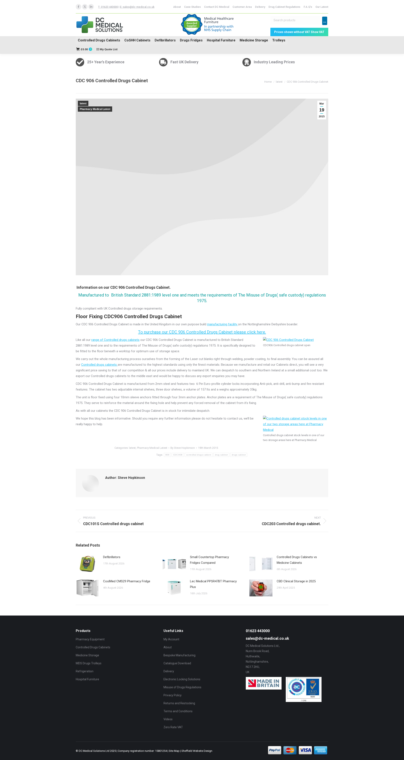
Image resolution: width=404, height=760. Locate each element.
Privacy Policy (172, 695)
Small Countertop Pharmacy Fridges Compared (209, 560)
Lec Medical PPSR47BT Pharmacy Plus (213, 584)
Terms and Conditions (178, 711)
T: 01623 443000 (108, 6)
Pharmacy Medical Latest (95, 109)
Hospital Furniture (221, 40)
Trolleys (278, 40)
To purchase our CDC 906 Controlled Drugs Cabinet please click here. (202, 332)
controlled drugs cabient (198, 455)
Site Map (174, 750)
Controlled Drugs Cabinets (99, 40)
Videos (168, 719)
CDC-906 (177, 455)
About (167, 647)
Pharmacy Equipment (90, 639)
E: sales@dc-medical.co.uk (137, 6)
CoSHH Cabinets (137, 40)
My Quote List (108, 49)
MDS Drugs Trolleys (88, 663)
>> (324, 22)
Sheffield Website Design (196, 750)
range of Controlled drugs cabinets (115, 340)
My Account (171, 639)
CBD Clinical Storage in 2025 (296, 581)
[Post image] (87, 563)
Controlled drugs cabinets (99, 365)
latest (83, 103)
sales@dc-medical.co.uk (267, 638)
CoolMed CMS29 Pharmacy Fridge (126, 581)
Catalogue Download (177, 663)
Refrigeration (84, 671)
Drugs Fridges (191, 40)
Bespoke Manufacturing (179, 655)
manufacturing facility (222, 324)
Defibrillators (165, 40)
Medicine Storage (254, 40)
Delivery (168, 671)
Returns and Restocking (179, 703)
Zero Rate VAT (173, 727)
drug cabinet (221, 455)
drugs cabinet (239, 455)
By (182, 447)
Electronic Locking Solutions (181, 679)
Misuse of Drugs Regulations (182, 687)
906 (167, 455)
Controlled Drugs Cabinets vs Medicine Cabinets (297, 560)
